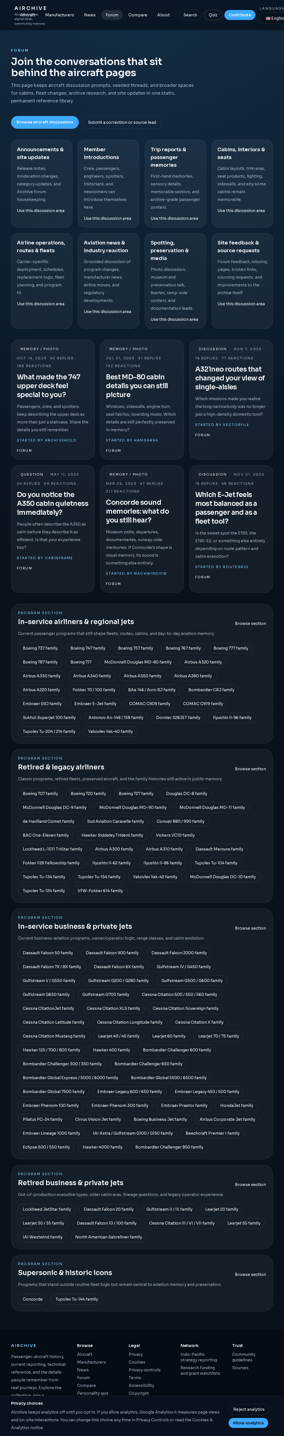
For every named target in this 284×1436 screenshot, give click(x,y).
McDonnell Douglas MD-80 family (138, 662)
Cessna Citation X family (199, 1022)
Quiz (213, 14)
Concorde (33, 1299)
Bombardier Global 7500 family (54, 1091)
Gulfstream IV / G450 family (184, 966)
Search (190, 14)
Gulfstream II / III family (169, 1209)
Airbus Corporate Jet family (227, 1119)
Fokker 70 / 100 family (94, 689)
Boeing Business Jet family (160, 1119)
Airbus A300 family (114, 849)
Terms (135, 1377)
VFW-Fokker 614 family (100, 890)
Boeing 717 (81, 662)
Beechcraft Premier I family (213, 1133)
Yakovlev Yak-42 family (155, 876)
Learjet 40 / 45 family (119, 1036)
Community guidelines (243, 1357)
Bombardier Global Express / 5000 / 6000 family (70, 1077)
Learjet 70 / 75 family (218, 1036)
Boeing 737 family (40, 648)
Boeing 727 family (136, 793)
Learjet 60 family (169, 1036)
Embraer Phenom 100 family (51, 1105)
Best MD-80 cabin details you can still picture (137, 386)
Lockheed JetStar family (47, 1209)
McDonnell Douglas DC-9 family (55, 807)
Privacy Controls (152, 1419)
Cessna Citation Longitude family (130, 1022)
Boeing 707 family (40, 793)
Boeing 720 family (88, 793)
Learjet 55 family (243, 1223)
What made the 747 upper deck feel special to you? (48, 386)
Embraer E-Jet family (95, 703)
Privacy (136, 1354)
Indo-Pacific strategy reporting (199, 1357)
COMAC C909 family (149, 703)
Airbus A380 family (193, 675)
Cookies (137, 1362)
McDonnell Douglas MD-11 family (212, 807)
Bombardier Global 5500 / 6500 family (169, 1077)
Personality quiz (92, 1393)
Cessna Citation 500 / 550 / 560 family (179, 994)
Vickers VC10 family (175, 835)
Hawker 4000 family (103, 1147)
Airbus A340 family (92, 675)
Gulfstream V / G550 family (49, 980)
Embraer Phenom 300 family (120, 1105)
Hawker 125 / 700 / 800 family (51, 1050)
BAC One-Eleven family (46, 835)
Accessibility (141, 1385)
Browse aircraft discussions (45, 122)
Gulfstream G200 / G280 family (118, 980)
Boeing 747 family (87, 648)
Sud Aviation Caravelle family (115, 821)
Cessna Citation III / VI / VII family (182, 1223)
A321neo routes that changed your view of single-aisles (230, 378)
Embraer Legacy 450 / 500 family (207, 1091)
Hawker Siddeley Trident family (112, 835)
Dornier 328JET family (178, 717)
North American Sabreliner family (108, 1237)
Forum (112, 14)
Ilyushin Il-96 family (232, 717)
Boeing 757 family (135, 648)
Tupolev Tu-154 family (99, 876)
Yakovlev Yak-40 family (110, 731)
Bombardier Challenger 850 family (169, 1147)
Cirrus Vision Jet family (98, 1119)
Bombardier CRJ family (211, 689)
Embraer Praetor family (184, 1105)
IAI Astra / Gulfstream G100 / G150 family (133, 1133)
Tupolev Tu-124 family (44, 890)
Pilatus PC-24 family (42, 1119)
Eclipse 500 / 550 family (46, 1147)
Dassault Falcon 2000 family (179, 952)
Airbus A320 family (203, 662)
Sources (240, 1367)
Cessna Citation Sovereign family (186, 1008)
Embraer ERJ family (42, 703)
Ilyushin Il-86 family (162, 862)
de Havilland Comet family (48, 821)
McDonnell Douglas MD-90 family (133, 807)
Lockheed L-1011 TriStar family (52, 849)
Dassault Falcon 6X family (119, 966)
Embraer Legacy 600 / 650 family (129, 1091)
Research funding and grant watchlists (200, 1370)
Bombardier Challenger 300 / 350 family (62, 1063)
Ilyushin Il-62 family (111, 862)
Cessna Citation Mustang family (54, 1036)
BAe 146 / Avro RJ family (152, 689)
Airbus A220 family (41, 689)
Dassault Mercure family (219, 849)
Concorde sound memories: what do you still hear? (137, 511)
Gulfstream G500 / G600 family (192, 980)
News (90, 14)
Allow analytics (248, 1422)
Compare (137, 14)
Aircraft (27, 14)
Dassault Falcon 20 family (109, 1209)
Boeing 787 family (40, 662)
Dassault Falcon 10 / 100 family (106, 1223)
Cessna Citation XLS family (113, 1008)
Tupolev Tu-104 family (216, 862)
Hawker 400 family (111, 1050)
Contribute (240, 14)
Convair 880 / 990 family (180, 821)
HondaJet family (236, 1105)
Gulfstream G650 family (46, 994)
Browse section (250, 623)
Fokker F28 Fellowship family (51, 862)
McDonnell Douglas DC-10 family (223, 876)
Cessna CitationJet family (48, 1008)
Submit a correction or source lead (122, 122)
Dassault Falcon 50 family (48, 952)
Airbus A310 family (164, 849)
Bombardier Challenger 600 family (177, 1050)
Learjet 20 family (221, 1209)
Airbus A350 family (142, 675)
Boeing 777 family (231, 648)
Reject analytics (249, 1409)
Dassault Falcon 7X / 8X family (52, 966)
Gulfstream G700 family (105, 994)
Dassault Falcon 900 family (112, 952)
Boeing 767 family (183, 648)
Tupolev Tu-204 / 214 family (49, 731)
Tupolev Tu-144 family (76, 1299)
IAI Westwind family (42, 1237)
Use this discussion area (40, 210)
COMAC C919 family (203, 703)
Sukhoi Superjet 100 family (49, 717)
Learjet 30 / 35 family (43, 1223)
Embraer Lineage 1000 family (51, 1133)
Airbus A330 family (41, 675)
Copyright (139, 1393)
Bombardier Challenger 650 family (148, 1063)
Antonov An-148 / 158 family (115, 717)
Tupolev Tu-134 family (44, 876)
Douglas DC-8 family (186, 793)
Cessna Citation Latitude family (53, 1022)
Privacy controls (145, 1369)
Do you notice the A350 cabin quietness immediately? (52, 504)
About (163, 14)
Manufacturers (59, 14)
